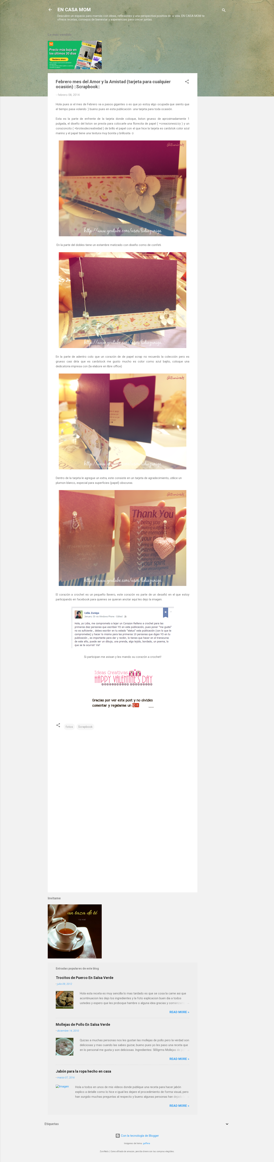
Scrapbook (85, 727)
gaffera (146, 1143)
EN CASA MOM (74, 9)
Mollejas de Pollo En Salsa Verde (83, 1024)
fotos (69, 727)
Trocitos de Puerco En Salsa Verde (84, 978)
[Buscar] (223, 11)
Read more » (179, 1012)
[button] (187, 82)
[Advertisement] (213, 89)
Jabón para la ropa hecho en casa (83, 1071)
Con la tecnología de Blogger (139, 1135)
